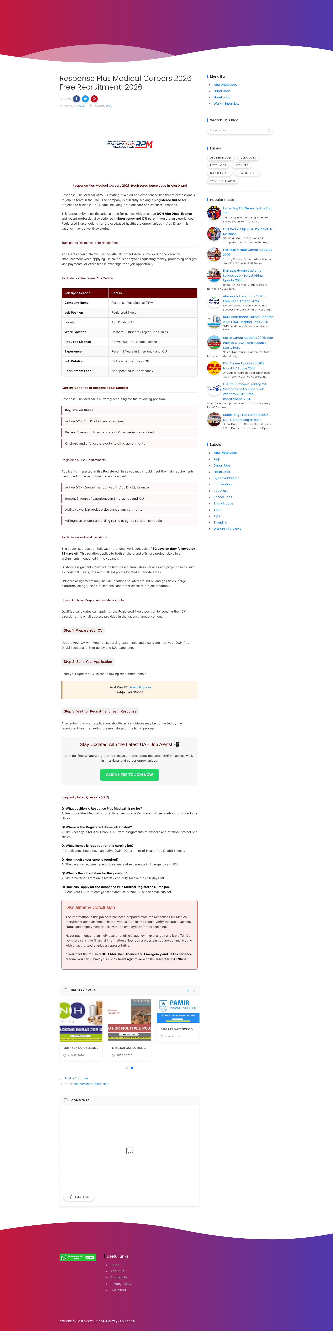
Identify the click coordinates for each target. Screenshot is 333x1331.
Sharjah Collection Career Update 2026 (143, 1048)
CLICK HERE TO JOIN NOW (129, 774)
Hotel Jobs (222, 97)
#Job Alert (101, 1084)
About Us (117, 1271)
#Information (83, 1084)
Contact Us (119, 1277)
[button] (76, 98)
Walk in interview (226, 103)
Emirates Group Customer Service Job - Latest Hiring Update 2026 (243, 275)
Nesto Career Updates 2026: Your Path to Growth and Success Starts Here (248, 343)
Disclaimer (118, 1290)
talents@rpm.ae (140, 687)
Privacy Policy (120, 1283)
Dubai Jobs (222, 91)
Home (114, 1265)
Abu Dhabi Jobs (225, 84)
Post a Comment (76, 1078)
